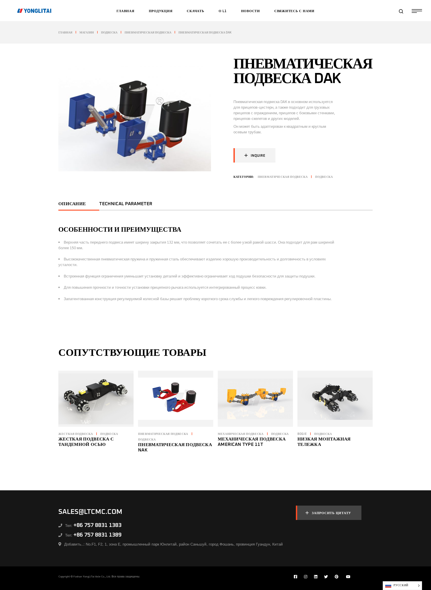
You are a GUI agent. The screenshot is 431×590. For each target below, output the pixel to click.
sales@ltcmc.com (90, 512)
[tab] (78, 205)
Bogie (302, 434)
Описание (72, 204)
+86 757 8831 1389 (97, 535)
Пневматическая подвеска (283, 177)
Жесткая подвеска (75, 434)
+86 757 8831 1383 (97, 525)
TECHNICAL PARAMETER (125, 204)
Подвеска (324, 177)
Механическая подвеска (241, 434)
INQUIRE (258, 155)
